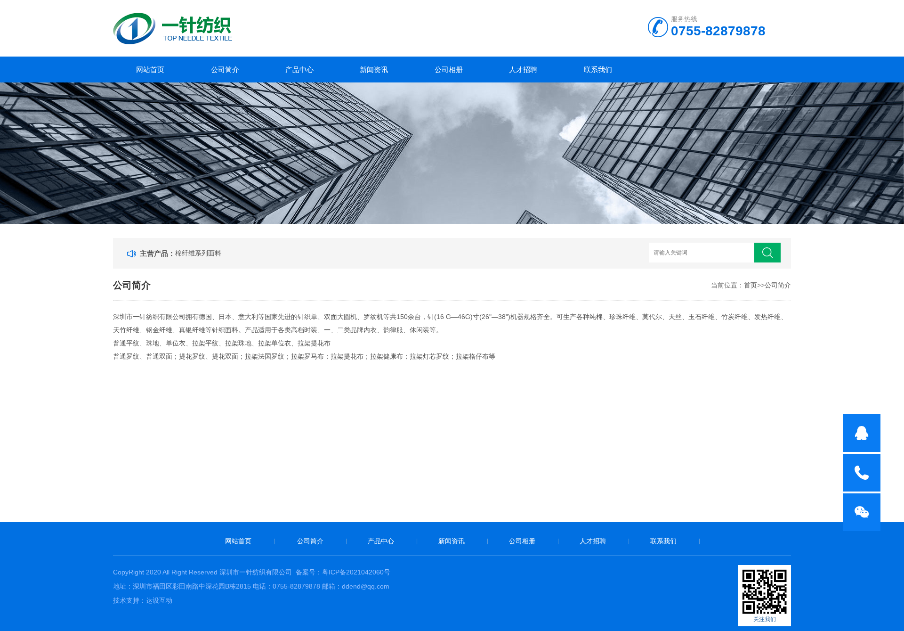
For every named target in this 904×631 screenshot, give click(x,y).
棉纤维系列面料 (198, 253)
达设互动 (159, 600)
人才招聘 (523, 70)
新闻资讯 (374, 70)
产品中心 (299, 70)
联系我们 (598, 70)
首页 (750, 285)
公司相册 (449, 70)
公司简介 (225, 70)
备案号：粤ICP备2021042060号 (343, 572)
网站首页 (150, 70)
